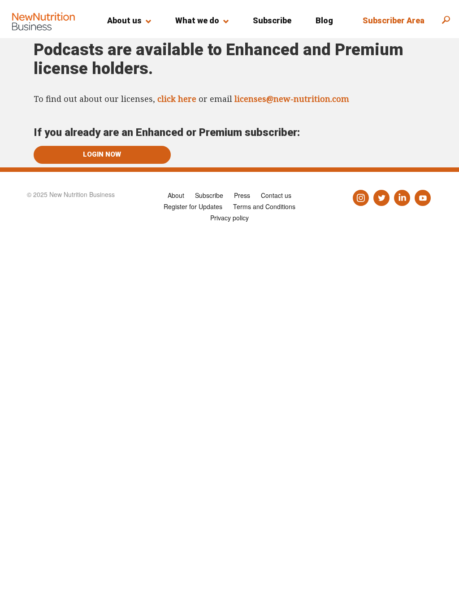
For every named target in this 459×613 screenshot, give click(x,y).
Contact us (276, 195)
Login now (102, 154)
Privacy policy (229, 217)
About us (124, 20)
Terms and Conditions (264, 206)
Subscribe (272, 20)
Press (242, 195)
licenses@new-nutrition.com (291, 98)
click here (176, 98)
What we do (197, 20)
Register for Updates (193, 206)
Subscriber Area (393, 20)
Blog (324, 20)
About (176, 195)
